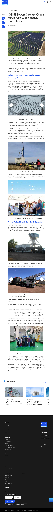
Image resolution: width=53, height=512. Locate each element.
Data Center (7, 455)
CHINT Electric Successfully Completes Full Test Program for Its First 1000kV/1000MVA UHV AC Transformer (34, 403)
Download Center (8, 489)
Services (7, 487)
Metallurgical (7, 462)
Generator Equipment (9, 445)
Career (6, 481)
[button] (41, 105)
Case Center (25, 473)
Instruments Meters (8, 430)
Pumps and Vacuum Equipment (10, 447)
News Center (7, 477)
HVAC (6, 451)
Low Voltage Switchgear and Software (11, 428)
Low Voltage (7, 425)
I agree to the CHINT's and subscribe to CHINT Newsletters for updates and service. (17, 504)
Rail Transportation (8, 466)
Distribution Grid (8, 441)
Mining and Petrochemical (9, 468)
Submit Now (9, 501)
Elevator (6, 453)
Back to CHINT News (15, 10)
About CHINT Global (8, 475)
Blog (6, 479)
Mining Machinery (8, 449)
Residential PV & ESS (8, 457)
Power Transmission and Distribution (11, 427)
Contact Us (7, 491)
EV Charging (7, 432)
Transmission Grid (8, 439)
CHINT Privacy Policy (8, 483)
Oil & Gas (7, 464)
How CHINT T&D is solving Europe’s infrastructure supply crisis (14, 403)
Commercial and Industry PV (10, 460)
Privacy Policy (18, 503)
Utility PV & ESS (7, 459)
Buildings (6, 443)
